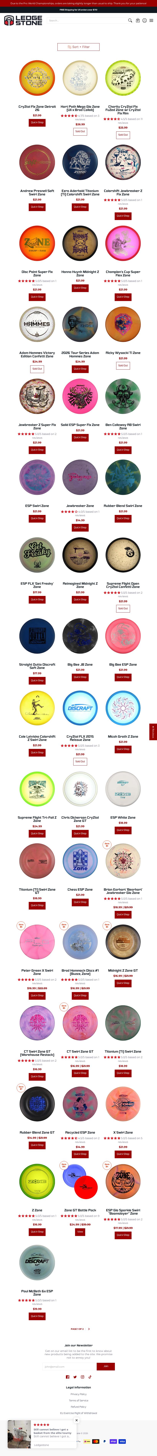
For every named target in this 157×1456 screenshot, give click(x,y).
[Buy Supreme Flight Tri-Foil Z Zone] (37, 788)
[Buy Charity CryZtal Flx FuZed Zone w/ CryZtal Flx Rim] (123, 77)
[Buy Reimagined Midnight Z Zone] (80, 554)
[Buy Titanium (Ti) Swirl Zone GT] (37, 860)
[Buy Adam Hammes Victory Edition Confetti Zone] (37, 324)
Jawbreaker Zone (80, 506)
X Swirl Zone (123, 1132)
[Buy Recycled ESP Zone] (80, 1104)
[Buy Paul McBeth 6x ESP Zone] (37, 1262)
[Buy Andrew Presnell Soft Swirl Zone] (37, 162)
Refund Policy (78, 1407)
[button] (137, 20)
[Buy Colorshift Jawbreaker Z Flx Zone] (123, 162)
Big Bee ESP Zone (123, 664)
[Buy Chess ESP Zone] (80, 860)
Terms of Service (78, 1401)
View (80, 1232)
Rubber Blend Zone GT (37, 1132)
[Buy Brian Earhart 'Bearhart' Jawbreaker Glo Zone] (123, 860)
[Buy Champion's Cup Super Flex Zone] (123, 243)
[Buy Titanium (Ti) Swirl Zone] (123, 1023)
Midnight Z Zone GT (123, 970)
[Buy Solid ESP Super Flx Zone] (80, 396)
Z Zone (37, 1210)
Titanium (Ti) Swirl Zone (123, 1051)
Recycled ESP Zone (80, 1132)
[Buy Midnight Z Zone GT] (123, 941)
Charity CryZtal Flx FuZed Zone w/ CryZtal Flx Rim (123, 110)
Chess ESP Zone (80, 889)
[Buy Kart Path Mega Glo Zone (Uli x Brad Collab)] (80, 77)
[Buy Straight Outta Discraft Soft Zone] (37, 635)
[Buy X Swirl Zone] (123, 1104)
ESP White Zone (123, 817)
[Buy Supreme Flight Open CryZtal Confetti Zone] (123, 554)
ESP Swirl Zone (37, 506)
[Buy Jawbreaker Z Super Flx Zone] (37, 396)
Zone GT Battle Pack (80, 1210)
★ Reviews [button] (153, 732)
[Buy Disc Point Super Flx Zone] (37, 243)
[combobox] (87, 20)
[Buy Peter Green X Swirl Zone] (37, 941)
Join (106, 1366)
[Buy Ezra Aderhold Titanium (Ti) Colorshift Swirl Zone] (80, 162)
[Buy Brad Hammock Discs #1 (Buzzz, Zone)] (80, 941)
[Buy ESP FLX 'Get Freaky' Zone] (37, 554)
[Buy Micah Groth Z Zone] (123, 707)
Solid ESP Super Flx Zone (80, 425)
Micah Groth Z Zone (123, 736)
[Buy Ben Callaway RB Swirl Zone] (123, 396)
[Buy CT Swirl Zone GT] (80, 1023)
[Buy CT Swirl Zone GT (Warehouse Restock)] (37, 1023)
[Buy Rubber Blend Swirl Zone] (123, 477)
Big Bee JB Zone (80, 664)
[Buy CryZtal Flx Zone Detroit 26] (37, 77)
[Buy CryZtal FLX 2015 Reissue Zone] (80, 707)
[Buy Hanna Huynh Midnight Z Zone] (80, 243)
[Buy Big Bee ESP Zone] (123, 635)
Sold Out (80, 131)
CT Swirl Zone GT (80, 1051)
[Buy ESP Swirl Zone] (37, 477)
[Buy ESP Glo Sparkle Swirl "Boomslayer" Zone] (123, 1181)
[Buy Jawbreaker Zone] (80, 477)
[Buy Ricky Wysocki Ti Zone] (123, 324)
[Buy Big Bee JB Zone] (80, 635)
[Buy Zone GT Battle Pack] (80, 1181)
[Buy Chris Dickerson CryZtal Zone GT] (80, 788)
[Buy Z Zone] (37, 1181)
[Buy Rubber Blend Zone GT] (37, 1104)
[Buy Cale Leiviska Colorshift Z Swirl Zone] (37, 707)
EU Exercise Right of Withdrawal (78, 1413)
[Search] (130, 20)
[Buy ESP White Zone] (123, 788)
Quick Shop (37, 122)
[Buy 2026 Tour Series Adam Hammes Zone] (80, 324)
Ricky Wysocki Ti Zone (123, 353)
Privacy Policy (79, 1394)
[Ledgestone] (23, 20)
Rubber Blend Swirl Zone (123, 506)
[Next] (89, 1329)
